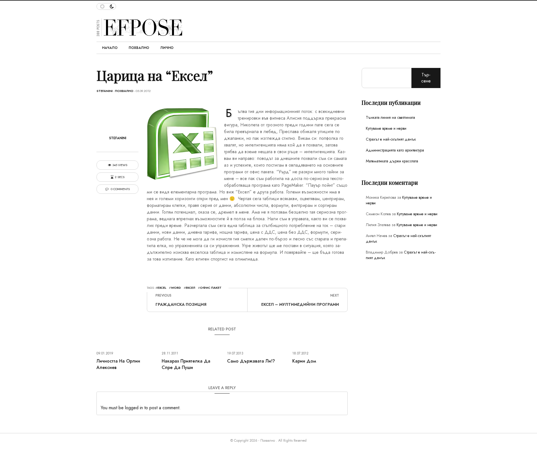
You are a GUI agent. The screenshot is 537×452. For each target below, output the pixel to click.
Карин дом (304, 361)
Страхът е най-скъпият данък (391, 139)
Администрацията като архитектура (395, 150)
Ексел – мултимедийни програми (300, 304)
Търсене (426, 78)
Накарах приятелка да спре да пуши (186, 364)
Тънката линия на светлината (390, 117)
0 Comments (120, 189)
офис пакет (211, 287)
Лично (166, 47)
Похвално (139, 47)
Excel (161, 287)
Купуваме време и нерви (386, 128)
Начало (109, 47)
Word (176, 287)
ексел (190, 287)
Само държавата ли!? (251, 361)
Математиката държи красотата (392, 161)
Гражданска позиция (181, 304)
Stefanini (104, 91)
